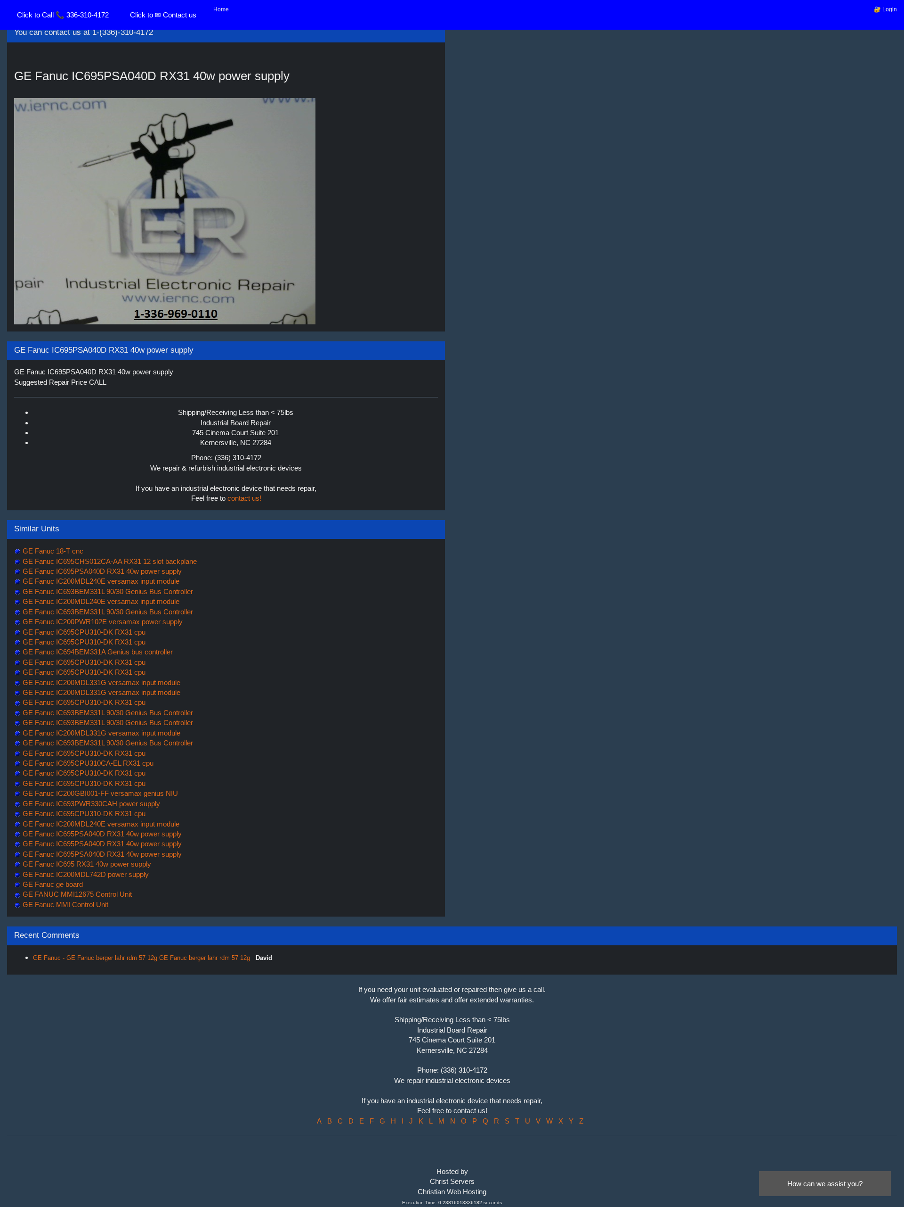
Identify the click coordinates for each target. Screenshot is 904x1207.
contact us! (244, 498)
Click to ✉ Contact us (163, 15)
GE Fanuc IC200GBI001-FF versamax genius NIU (99, 793)
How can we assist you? (825, 1184)
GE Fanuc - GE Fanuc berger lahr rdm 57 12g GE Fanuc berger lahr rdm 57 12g (142, 957)
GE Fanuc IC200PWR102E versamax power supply (102, 622)
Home (221, 9)
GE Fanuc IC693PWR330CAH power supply (90, 804)
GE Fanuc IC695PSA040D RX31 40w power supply (101, 571)
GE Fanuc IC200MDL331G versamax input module (100, 682)
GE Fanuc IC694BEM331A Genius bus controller (97, 652)
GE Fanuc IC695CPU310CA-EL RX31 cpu (87, 763)
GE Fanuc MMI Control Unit (64, 905)
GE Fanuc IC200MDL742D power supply (85, 874)
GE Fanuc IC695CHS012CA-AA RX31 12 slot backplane (109, 561)
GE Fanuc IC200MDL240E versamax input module (100, 581)
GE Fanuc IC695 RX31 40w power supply (86, 864)
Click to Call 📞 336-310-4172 (63, 15)
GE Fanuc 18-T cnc (52, 551)
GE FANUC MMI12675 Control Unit (76, 894)
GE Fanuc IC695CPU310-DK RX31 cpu (83, 632)
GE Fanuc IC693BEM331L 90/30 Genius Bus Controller (107, 591)
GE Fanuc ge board (52, 884)
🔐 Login (885, 9)
